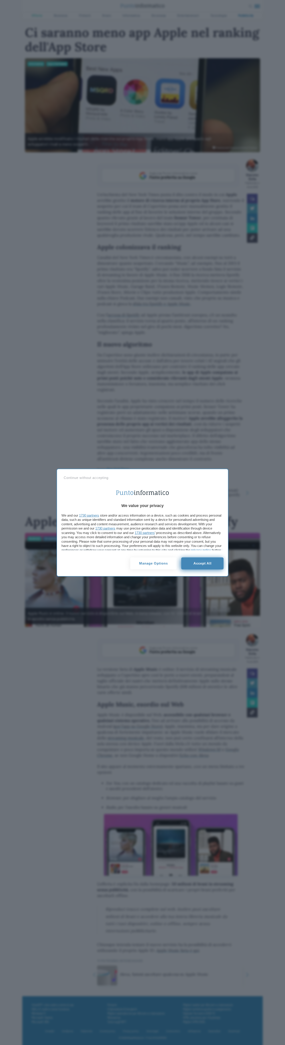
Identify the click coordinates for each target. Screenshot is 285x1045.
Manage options (153, 563)
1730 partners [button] (89, 515)
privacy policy (201, 550)
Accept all (202, 563)
